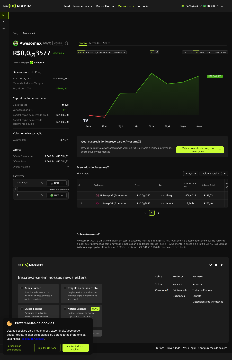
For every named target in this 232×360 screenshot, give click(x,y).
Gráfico (83, 43)
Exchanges (179, 295)
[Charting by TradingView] (86, 120)
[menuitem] (4, 15)
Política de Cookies (32, 339)
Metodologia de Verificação (207, 301)
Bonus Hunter (105, 6)
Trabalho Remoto (202, 290)
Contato (196, 295)
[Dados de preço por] (37, 63)
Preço (16, 33)
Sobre (106, 43)
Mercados (124, 6)
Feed (67, 6)
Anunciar (197, 284)
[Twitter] (210, 265)
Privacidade (173, 347)
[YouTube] (216, 265)
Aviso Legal (189, 347)
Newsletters (81, 6)
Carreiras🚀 (162, 290)
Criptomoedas (181, 290)
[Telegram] (221, 265)
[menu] (4, 22)
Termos (160, 347)
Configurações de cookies (212, 347)
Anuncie (143, 6)
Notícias (177, 284)
